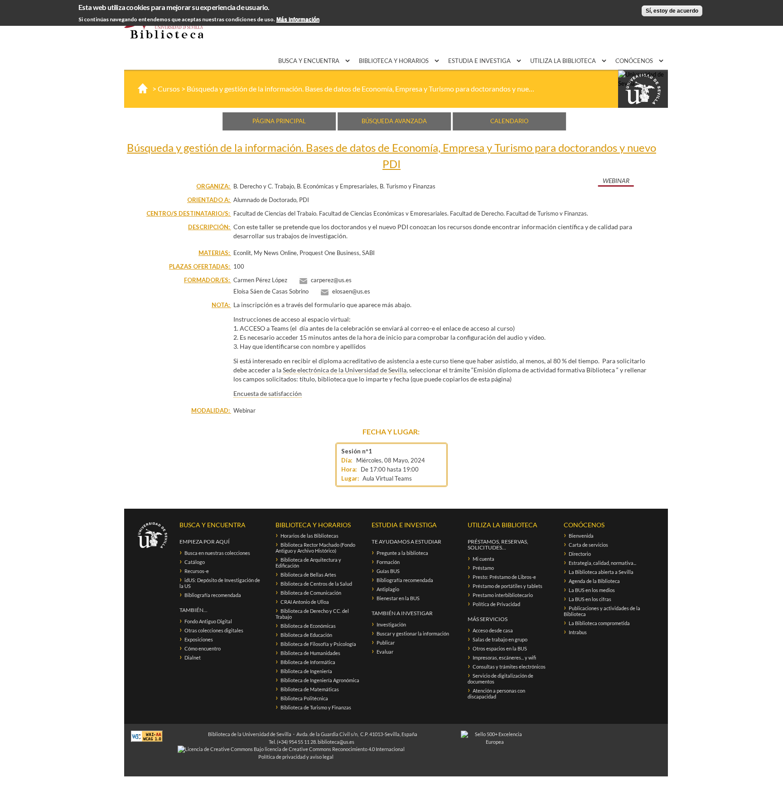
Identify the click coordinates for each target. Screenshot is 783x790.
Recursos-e (196, 571)
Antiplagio (388, 589)
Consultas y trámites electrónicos (509, 667)
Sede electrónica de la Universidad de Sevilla (344, 370)
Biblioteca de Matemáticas (309, 689)
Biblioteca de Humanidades (310, 653)
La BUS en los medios (592, 590)
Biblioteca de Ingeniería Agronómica (319, 680)
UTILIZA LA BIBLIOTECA (563, 60)
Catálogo (194, 562)
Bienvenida (581, 536)
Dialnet (192, 657)
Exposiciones (198, 639)
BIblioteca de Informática (307, 662)
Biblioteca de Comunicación (310, 593)
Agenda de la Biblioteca (594, 581)
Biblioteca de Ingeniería (306, 671)
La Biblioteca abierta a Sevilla (601, 572)
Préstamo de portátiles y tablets (507, 586)
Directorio (580, 554)
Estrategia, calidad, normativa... (602, 563)
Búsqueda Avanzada (394, 121)
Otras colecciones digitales (213, 630)
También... (193, 610)
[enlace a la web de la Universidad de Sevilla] (643, 89)
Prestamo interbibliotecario (503, 595)
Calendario (509, 121)
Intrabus (578, 632)
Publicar (386, 642)
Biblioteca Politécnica (304, 698)
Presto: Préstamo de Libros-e (504, 577)
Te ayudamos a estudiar (406, 541)
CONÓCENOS (634, 60)
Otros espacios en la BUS (500, 648)
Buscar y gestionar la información (413, 633)
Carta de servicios (588, 545)
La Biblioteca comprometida (599, 623)
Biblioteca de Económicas (308, 626)
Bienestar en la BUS (398, 598)
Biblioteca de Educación (306, 635)
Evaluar (385, 652)
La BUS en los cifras (590, 599)
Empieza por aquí (204, 541)
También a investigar (402, 613)
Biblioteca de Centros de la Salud (316, 584)
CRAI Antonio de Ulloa (304, 602)
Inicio (143, 88)
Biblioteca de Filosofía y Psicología (318, 644)
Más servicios (488, 619)
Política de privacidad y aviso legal (296, 757)
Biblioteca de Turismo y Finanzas (315, 707)
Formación (388, 562)
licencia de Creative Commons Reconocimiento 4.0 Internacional (335, 749)
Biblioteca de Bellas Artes (308, 575)
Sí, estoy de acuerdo (672, 11)
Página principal (279, 121)
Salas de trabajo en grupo (500, 639)
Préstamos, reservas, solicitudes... (498, 544)
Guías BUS (388, 571)
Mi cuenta (483, 559)
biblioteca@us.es (336, 742)
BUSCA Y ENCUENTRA (309, 60)
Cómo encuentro (202, 648)
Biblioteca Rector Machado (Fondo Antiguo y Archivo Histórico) (315, 548)
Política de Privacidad (496, 604)
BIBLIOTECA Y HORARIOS (394, 60)
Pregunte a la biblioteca (402, 553)
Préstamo (483, 568)
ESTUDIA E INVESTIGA (480, 60)
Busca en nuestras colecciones (217, 553)
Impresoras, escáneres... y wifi (504, 657)
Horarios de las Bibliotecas (309, 536)
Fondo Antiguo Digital (208, 621)
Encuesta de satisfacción (267, 393)
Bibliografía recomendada (212, 595)
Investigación (391, 624)
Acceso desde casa (493, 630)
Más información (297, 19)
